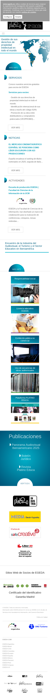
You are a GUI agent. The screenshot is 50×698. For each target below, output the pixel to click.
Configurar (8, 17)
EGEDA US (6, 667)
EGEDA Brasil (7, 646)
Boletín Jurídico (25, 457)
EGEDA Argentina (8, 644)
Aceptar (18, 17)
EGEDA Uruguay (8, 665)
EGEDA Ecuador (8, 653)
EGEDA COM (7, 639)
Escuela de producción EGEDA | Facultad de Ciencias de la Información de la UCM (23, 190)
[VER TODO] (25, 482)
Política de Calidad (42, 617)
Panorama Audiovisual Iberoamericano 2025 (25, 446)
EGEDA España (8, 656)
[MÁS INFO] (13, 66)
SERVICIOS (15, 77)
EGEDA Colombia (8, 651)
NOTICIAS (14, 137)
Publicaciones (25, 436)
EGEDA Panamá (8, 660)
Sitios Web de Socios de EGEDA (25, 572)
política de (29, 12)
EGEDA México (8, 658)
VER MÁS (15, 128)
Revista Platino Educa (25, 468)
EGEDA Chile (7, 649)
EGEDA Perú (7, 663)
